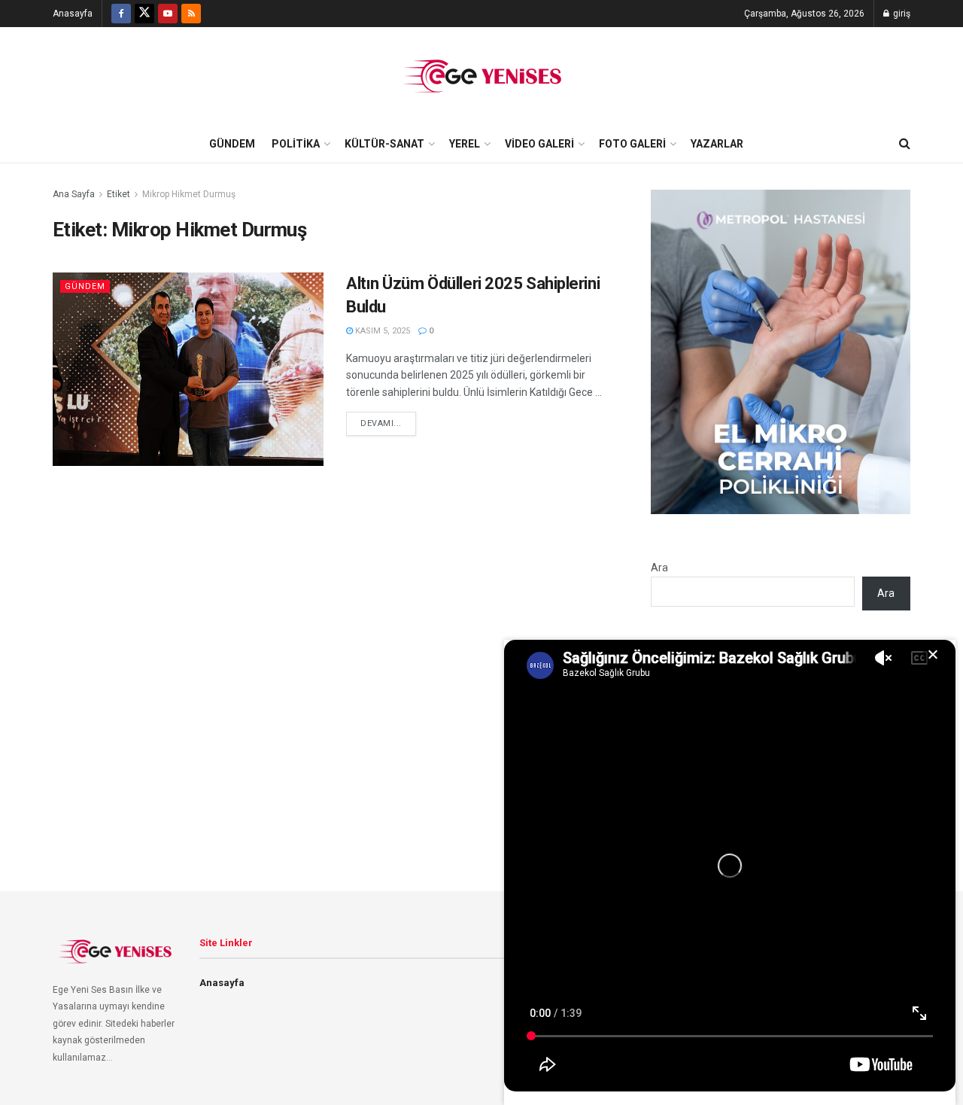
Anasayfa (73, 13)
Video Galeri (539, 144)
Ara (659, 568)
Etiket (118, 194)
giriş (900, 13)
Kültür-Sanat (384, 144)
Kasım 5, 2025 (381, 331)
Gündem (232, 144)
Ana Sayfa (74, 194)
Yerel (464, 144)
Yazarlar (717, 144)
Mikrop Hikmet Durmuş (188, 194)
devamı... (381, 423)
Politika (296, 144)
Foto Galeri (632, 144)
